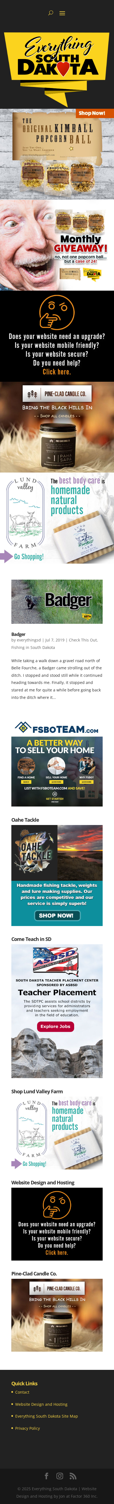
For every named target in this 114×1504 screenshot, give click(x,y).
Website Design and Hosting (41, 1404)
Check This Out (83, 640)
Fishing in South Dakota (33, 647)
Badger (18, 634)
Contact (22, 1392)
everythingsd (29, 640)
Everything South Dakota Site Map (46, 1416)
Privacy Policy (27, 1428)
